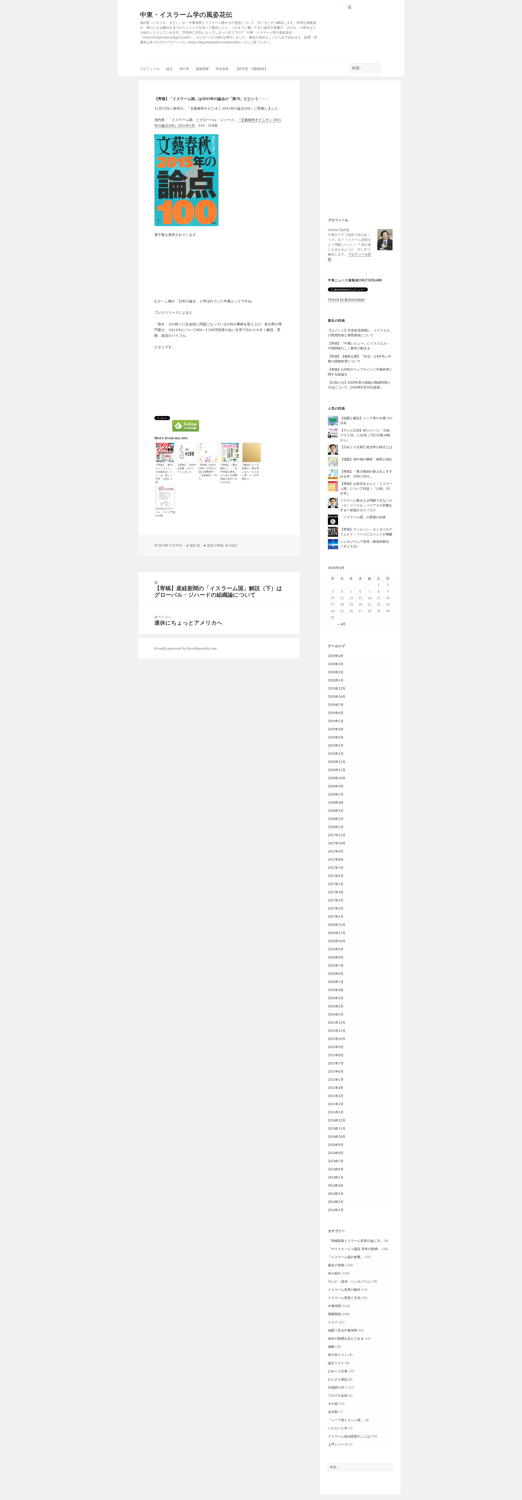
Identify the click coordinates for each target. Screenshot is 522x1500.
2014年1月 (336, 1210)
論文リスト (336, 1363)
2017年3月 (336, 900)
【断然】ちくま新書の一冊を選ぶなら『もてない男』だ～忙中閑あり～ (250, 471)
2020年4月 (336, 656)
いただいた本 (337, 1428)
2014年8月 (336, 1153)
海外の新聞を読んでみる (346, 1338)
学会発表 (222, 68)
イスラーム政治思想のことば (349, 1436)
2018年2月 (336, 819)
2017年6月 (336, 876)
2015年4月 (336, 1087)
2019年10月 (336, 696)
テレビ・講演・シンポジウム (349, 1281)
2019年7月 (336, 704)
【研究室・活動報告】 (251, 68)
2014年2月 (336, 1202)
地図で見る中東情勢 (342, 1330)
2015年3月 (336, 1096)
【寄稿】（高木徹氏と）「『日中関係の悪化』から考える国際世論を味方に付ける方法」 (228, 473)
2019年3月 (336, 737)
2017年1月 (336, 916)
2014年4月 (336, 1185)
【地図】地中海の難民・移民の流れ (366, 459)
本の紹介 (334, 1273)
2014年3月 (336, 1193)
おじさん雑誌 (337, 1379)
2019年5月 (336, 721)
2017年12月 (336, 835)
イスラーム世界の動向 (344, 1289)
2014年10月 (336, 1136)
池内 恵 (194, 545)
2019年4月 (336, 729)
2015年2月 (336, 1104)
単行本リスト (337, 1355)
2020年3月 (336, 664)
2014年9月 (336, 1144)
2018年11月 (336, 770)
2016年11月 (336, 933)
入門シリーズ (337, 1444)
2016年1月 (336, 1014)
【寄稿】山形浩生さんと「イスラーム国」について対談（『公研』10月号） (366, 488)
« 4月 (342, 624)
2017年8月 (336, 859)
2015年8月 (336, 1055)
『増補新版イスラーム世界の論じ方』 (355, 1240)
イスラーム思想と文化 (344, 1297)
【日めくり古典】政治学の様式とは (366, 447)
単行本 (184, 68)
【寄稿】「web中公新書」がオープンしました (186, 468)
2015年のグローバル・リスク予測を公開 (165, 512)
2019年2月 (336, 745)
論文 (169, 68)
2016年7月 (336, 965)
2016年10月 (336, 941)
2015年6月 (336, 1071)
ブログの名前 (337, 1395)
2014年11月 (336, 1128)
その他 (333, 1403)
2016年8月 (336, 957)
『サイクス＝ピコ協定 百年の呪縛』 (354, 1249)
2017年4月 (336, 892)
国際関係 (334, 1314)
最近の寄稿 (336, 1265)
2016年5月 (336, 981)
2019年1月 (336, 753)
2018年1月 (336, 827)
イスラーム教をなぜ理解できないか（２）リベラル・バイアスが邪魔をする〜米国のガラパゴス (366, 505)
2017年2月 (336, 908)
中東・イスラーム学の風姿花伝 (186, 14)
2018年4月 (336, 802)
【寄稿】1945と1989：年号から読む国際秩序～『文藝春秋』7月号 (208, 471)
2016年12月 (336, 924)
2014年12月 (336, 1120)
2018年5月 (336, 794)
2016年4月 (336, 990)
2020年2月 (336, 672)
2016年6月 (336, 973)
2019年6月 (336, 713)
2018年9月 (336, 786)
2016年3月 (336, 998)
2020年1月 (336, 680)
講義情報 (202, 68)
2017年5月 (336, 884)
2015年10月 (336, 1039)
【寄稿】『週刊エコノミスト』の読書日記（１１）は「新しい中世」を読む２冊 (164, 473)
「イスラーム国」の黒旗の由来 (363, 517)
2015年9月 (336, 1047)
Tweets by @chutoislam (346, 299)
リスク (333, 1322)
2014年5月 (336, 1177)
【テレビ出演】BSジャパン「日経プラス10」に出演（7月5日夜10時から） (365, 435)
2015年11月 (336, 1030)
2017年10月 (336, 843)
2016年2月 (336, 1006)
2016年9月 (336, 949)
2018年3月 (336, 810)
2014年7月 (336, 1161)
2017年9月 (336, 851)
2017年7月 (336, 867)
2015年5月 (336, 1079)
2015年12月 (336, 1022)
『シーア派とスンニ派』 (346, 1420)
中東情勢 (334, 1306)
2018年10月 (336, 778)
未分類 (333, 1412)
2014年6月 (336, 1169)
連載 (331, 1346)
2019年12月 (336, 688)
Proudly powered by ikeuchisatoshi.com (185, 648)
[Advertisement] (360, 148)
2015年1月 (336, 1112)
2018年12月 (336, 761)
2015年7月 (336, 1063)
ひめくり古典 (337, 1371)
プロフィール (149, 68)
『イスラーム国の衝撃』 (346, 1257)
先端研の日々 (337, 1387)
